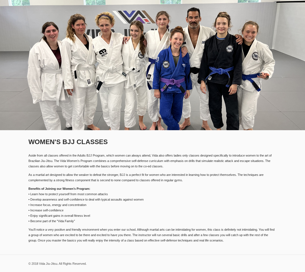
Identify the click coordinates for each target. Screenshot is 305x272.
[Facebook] (256, 263)
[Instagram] (261, 263)
